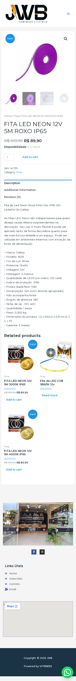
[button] (67, 672)
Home (8, 116)
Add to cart (30, 157)
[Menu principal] (68, 14)
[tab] (38, 183)
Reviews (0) (12, 197)
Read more (49, 395)
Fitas (17, 116)
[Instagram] (42, 552)
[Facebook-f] (33, 552)
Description (12, 183)
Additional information (20, 189)
